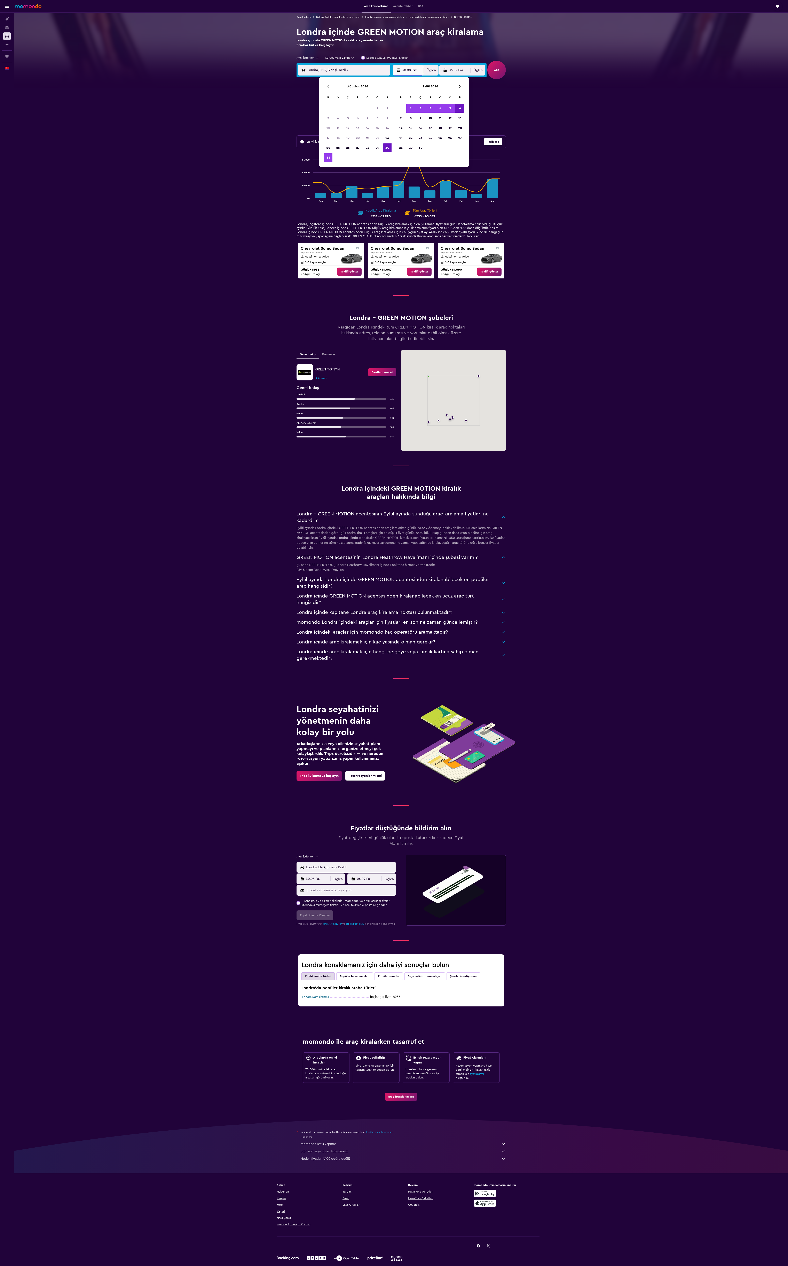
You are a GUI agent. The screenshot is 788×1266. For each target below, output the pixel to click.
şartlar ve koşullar (332, 924)
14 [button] (367, 128)
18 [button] (338, 138)
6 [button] (358, 118)
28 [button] (367, 147)
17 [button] (328, 138)
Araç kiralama (304, 17)
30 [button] (387, 147)
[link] (349, 272)
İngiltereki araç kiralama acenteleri (384, 17)
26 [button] (348, 147)
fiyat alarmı (477, 1074)
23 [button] (387, 138)
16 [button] (387, 128)
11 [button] (338, 128)
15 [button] (377, 128)
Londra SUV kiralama (315, 997)
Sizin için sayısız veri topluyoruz (324, 1151)
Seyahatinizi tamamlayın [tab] (424, 976)
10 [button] (328, 128)
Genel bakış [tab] (308, 354)
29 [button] (377, 147)
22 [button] (377, 138)
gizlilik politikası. (355, 924)
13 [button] (357, 128)
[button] (6, 6)
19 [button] (347, 138)
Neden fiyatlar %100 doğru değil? (325, 1158)
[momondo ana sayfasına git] (28, 6)
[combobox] (308, 58)
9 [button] (387, 118)
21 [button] (367, 138)
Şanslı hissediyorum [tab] (463, 976)
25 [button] (338, 147)
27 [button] (358, 147)
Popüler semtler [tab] (388, 976)
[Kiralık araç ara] (7, 36)
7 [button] (367, 118)
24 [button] (328, 147)
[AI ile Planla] (7, 45)
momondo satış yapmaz (318, 1144)
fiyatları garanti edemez (379, 1132)
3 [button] (328, 118)
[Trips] (7, 56)
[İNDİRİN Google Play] (485, 1193)
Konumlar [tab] (328, 354)
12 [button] (347, 128)
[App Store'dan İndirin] (485, 1203)
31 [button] (328, 157)
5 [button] (348, 118)
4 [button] (338, 118)
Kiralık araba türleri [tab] (318, 976)
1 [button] (377, 108)
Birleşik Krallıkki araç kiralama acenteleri (338, 17)
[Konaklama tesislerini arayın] (7, 27)
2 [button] (387, 108)
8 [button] (377, 118)
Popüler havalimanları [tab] (354, 976)
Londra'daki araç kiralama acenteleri (429, 17)
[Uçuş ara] (7, 19)
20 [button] (358, 138)
